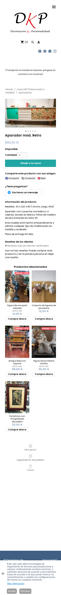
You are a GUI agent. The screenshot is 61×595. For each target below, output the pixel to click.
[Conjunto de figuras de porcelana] (44, 286)
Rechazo (25, 591)
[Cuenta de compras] (38, 42)
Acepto (12, 591)
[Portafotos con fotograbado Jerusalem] (17, 397)
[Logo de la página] (30, 22)
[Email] (55, 51)
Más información (15, 583)
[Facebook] (39, 51)
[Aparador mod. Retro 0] (30, 113)
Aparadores (25, 92)
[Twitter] (50, 51)
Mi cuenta (30, 449)
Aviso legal (49, 560)
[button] (32, 42)
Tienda (9, 89)
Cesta (30, 469)
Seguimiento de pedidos (30, 459)
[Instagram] (45, 51)
